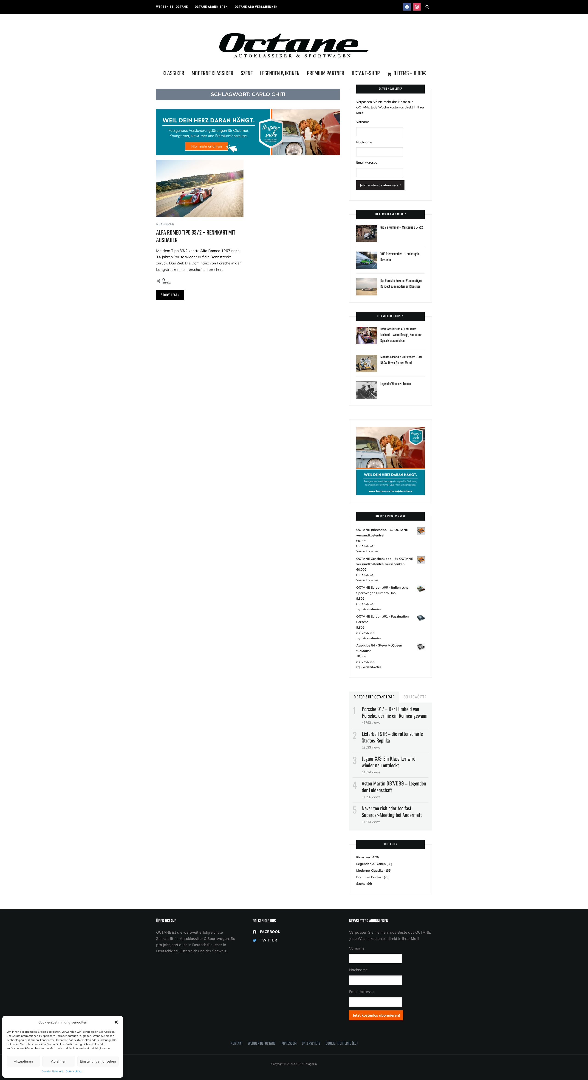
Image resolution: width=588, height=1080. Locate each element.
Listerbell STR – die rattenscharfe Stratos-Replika (392, 737)
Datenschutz (73, 1071)
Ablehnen (58, 1061)
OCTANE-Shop (366, 74)
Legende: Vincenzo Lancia (395, 384)
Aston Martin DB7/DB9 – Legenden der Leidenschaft (394, 787)
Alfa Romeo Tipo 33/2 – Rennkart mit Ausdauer (195, 236)
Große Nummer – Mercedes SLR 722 (401, 228)
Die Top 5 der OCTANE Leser (374, 697)
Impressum (289, 1043)
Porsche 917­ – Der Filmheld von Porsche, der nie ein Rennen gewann (394, 712)
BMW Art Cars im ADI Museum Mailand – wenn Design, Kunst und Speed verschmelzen (401, 335)
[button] (116, 1022)
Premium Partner (325, 74)
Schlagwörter (415, 697)
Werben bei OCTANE (172, 7)
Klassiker (173, 74)
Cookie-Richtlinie (52, 1071)
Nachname (364, 142)
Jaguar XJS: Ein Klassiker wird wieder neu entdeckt (389, 762)
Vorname (363, 122)
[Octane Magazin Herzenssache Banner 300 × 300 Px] (390, 429)
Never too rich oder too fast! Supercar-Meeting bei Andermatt (392, 811)
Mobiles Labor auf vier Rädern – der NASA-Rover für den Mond (401, 360)
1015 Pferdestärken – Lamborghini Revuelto (400, 257)
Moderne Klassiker (212, 74)
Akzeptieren (23, 1061)
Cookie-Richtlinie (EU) (341, 1043)
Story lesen (170, 294)
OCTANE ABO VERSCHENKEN (256, 7)
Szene (247, 74)
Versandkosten (372, 609)
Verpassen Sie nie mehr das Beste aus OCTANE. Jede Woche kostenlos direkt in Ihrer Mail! (390, 107)
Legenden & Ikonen (280, 74)
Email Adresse (366, 162)
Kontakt (237, 1043)
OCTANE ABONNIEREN (211, 7)
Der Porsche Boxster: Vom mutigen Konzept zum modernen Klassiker (401, 284)
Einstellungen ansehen (98, 1061)
